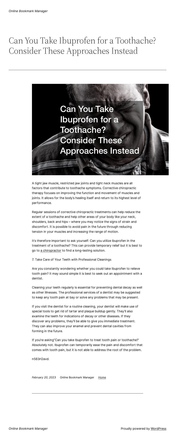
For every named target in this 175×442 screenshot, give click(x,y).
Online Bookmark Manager (28, 11)
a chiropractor (51, 250)
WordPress (158, 428)
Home (102, 377)
